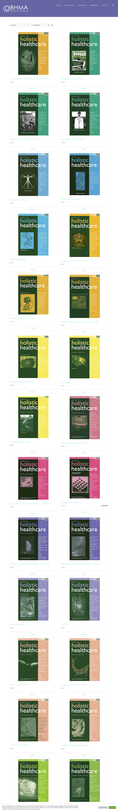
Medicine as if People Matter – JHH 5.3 (81, 564)
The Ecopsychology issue (74, 443)
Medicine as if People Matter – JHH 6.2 (30, 503)
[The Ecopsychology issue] (84, 417)
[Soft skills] (84, 357)
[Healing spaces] (33, 599)
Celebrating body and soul (74, 745)
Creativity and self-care (73, 685)
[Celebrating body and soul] (84, 720)
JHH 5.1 (65, 624)
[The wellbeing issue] (33, 417)
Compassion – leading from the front (29, 78)
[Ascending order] (28, 25)
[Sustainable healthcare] (33, 294)
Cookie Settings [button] (103, 807)
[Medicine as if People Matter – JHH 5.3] (84, 538)
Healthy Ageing (18, 259)
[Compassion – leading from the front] (33, 53)
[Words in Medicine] (84, 174)
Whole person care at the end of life (79, 322)
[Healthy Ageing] (33, 235)
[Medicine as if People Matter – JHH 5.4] (33, 538)
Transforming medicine (22, 382)
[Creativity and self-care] (84, 659)
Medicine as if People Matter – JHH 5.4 (30, 564)
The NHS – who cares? (73, 139)
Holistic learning (18, 200)
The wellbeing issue (20, 442)
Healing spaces (17, 624)
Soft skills (66, 382)
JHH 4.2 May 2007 (19, 745)
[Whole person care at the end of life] (84, 296)
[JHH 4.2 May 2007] (33, 720)
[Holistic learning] (33, 174)
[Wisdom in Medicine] (84, 53)
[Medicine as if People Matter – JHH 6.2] (33, 478)
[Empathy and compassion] (84, 235)
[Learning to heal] (33, 780)
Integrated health (70, 502)
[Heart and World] (84, 780)
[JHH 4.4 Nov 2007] (33, 659)
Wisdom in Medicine (71, 78)
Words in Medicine (70, 199)
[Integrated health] (84, 477)
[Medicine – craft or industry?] (33, 114)
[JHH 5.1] (84, 599)
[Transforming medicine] (33, 357)
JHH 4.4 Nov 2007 (19, 685)
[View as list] (51, 25)
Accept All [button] (112, 807)
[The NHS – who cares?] (84, 114)
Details (34, 88)
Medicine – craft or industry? (25, 139)
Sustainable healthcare (22, 318)
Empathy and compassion (74, 261)
